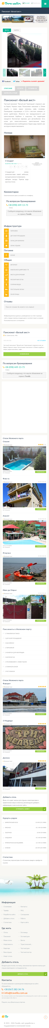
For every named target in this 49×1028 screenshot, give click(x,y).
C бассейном (9, 643)
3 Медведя (8, 721)
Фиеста (6, 479)
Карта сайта (25, 922)
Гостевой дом (25, 936)
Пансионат (7, 936)
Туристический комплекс (29, 944)
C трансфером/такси (12, 633)
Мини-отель (8, 940)
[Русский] (27, 3)
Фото (7, 30)
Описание (8, 88)
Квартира (7, 948)
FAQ (22, 910)
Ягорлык (7, 553)
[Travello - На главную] (5, 1016)
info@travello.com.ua (15, 993)
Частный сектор (26, 952)
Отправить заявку (23, 809)
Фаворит (7, 684)
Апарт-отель (8, 956)
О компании (8, 906)
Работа (23, 918)
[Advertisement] (24, 407)
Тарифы (6, 910)
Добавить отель (9, 918)
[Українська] (35, 3)
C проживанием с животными (16, 662)
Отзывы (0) (32, 88)
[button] (41, 50)
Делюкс (6, 758)
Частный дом (25, 948)
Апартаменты (8, 944)
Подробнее (40, 472)
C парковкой (9, 647)
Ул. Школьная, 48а (11, 335)
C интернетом (10, 657)
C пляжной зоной (11, 666)
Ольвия (6, 441)
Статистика (7, 922)
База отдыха (8, 952)
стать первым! (29, 307)
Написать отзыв (10, 93)
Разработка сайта (9, 914)
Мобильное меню (45, 4)
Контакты (24, 906)
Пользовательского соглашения (14, 320)
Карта (16, 30)
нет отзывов (41, 340)
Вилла (23, 940)
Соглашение (25, 914)
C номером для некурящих (14, 652)
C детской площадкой (13, 638)
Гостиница (24, 932)
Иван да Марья (9, 590)
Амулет (6, 516)
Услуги (20, 88)
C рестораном (10, 671)
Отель (6, 932)
